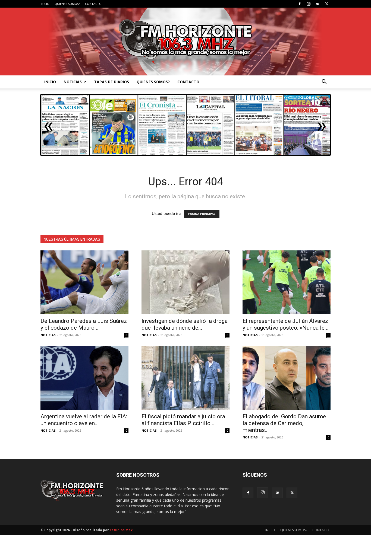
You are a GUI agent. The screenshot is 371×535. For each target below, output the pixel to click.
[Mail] (317, 4)
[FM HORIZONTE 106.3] (185, 41)
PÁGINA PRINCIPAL (201, 214)
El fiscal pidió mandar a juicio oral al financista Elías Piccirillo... (184, 419)
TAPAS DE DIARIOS (111, 81)
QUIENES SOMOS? (67, 4)
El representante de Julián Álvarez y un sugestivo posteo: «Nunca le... (286, 324)
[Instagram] (308, 4)
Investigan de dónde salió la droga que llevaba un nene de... (185, 324)
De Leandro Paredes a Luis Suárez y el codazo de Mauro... (83, 324)
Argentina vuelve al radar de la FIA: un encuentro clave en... (83, 419)
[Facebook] (299, 4)
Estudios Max (121, 530)
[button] (324, 82)
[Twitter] (326, 4)
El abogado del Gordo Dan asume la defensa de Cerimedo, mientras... (284, 423)
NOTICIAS (73, 81)
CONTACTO (93, 4)
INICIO (44, 4)
